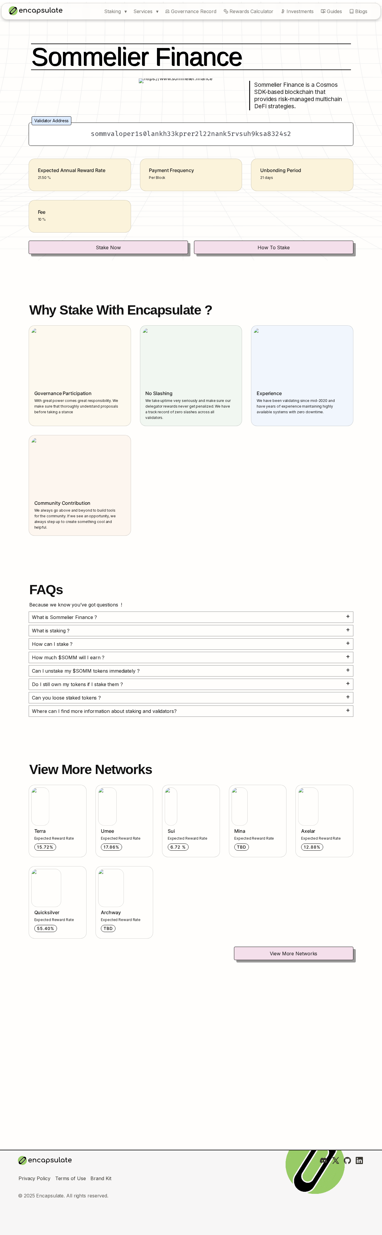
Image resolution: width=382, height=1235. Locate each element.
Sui (166, 788)
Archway (106, 869)
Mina (234, 788)
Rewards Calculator (251, 11)
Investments (300, 11)
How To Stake (274, 247)
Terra (35, 788)
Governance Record (193, 11)
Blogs (361, 11)
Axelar (303, 788)
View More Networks (293, 954)
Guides (334, 11)
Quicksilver (41, 869)
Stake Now (108, 247)
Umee (102, 788)
